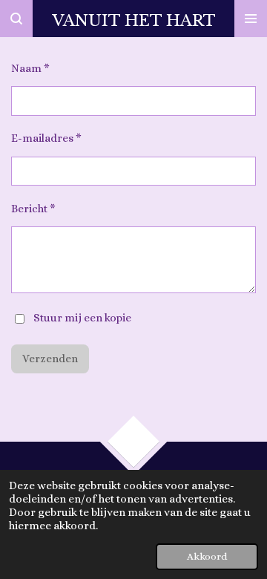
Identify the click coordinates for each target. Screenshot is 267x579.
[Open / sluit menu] (250, 18)
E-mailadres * (46, 138)
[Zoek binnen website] (16, 18)
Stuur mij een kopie (82, 317)
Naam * (30, 68)
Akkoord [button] (207, 556)
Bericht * (33, 208)
